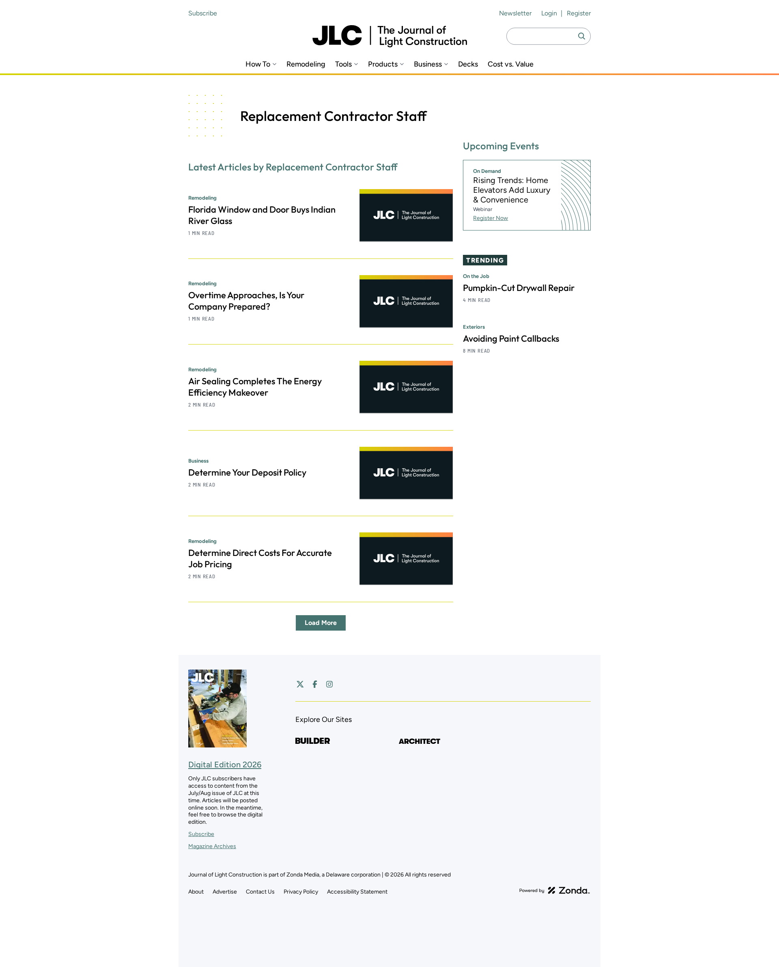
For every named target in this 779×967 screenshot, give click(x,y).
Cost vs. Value (511, 64)
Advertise (225, 891)
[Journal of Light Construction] (389, 36)
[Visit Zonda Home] (555, 890)
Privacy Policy (301, 891)
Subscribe (202, 13)
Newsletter (515, 13)
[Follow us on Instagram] (329, 684)
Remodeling (305, 64)
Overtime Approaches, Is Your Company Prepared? (246, 300)
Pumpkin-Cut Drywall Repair (519, 287)
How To (257, 64)
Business (428, 64)
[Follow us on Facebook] (315, 684)
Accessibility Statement (357, 891)
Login (549, 13)
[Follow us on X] (300, 684)
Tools (343, 64)
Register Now (490, 218)
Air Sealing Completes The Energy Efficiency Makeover (255, 386)
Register (579, 13)
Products (383, 64)
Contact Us (260, 891)
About (196, 891)
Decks (468, 64)
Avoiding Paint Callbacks (511, 338)
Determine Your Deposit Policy (247, 472)
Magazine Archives (212, 846)
